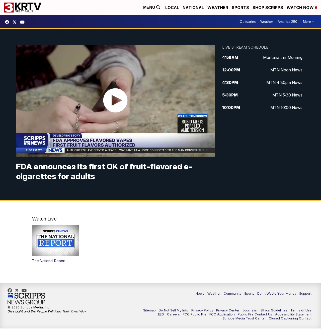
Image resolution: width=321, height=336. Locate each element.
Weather (217, 7)
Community (232, 293)
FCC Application (222, 314)
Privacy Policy (202, 310)
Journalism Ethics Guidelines (265, 310)
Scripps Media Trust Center (244, 318)
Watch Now (301, 7)
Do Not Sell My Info (173, 310)
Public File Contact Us (255, 314)
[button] (55, 244)
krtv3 (8, 22)
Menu (149, 7)
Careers (173, 314)
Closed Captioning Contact (290, 318)
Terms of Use (300, 310)
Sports (240, 7)
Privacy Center (227, 310)
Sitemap (149, 310)
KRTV (16, 22)
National (193, 7)
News (200, 293)
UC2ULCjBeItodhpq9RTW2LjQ (23, 22)
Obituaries (248, 21)
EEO (161, 314)
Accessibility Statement (293, 314)
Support (305, 293)
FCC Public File (194, 314)
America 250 (287, 21)
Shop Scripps (268, 7)
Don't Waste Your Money (276, 293)
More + (308, 21)
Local (172, 7)
